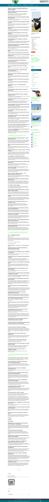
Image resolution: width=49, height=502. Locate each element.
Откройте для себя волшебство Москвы (36, 136)
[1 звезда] (22, 7)
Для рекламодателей (20, 499)
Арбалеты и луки (31, 5)
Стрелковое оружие (34, 61)
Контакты (16, 499)
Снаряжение (35, 60)
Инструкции (33, 75)
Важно (36, 57)
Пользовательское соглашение (37, 499)
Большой (33, 57)
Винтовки (17, 5)
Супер (38, 61)
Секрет (32, 60)
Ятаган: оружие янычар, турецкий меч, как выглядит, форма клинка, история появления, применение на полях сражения (11, 483)
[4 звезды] (24, 7)
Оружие (38, 59)
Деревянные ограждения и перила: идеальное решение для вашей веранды (36, 133)
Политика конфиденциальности (30, 499)
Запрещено (33, 58)
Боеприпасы (36, 5)
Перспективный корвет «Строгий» (35, 110)
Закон (20, 5)
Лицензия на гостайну (34, 143)
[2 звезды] (23, 7)
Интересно (37, 58)
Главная (33, 68)
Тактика (32, 62)
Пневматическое (25, 5)
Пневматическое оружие (11, 5)
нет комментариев (17, 7)
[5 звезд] (25, 7)
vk (40, 501)
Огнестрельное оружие (35, 73)
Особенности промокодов (35, 138)
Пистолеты (33, 71)
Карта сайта (24, 499)
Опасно (35, 59)
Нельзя (32, 59)
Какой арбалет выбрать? (35, 145)
